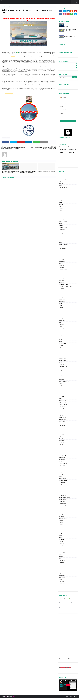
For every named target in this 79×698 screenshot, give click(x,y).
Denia (61, 311)
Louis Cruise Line (63, 400)
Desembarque (62, 312)
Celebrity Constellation (64, 233)
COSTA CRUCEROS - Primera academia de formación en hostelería (70, 31)
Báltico (61, 202)
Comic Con (61, 252)
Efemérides (62, 324)
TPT (60, 558)
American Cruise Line (63, 187)
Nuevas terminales (63, 463)
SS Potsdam (62, 541)
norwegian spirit (63, 459)
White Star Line (62, 585)
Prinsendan (62, 491)
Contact (60, 659)
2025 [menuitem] (17, 2)
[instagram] (64, 14)
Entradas (63, 96)
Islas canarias (62, 387)
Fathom (61, 337)
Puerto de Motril (62, 501)
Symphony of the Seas (64, 548)
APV (60, 189)
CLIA (60, 246)
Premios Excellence (63, 482)
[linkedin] (68, 11)
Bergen (61, 210)
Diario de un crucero (63, 316)
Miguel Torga (62, 408)
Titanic (61, 554)
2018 (68, 67)
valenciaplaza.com (9, 93)
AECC (61, 174)
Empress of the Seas (63, 332)
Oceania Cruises (63, 467)
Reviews (61, 520)
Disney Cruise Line (62, 149)
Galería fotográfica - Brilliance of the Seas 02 (69, 36)
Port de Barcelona (63, 478)
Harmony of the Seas (63, 366)
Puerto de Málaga (63, 499)
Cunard (61, 305)
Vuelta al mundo (62, 583)
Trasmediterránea (63, 560)
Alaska (61, 177)
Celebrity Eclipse (62, 236)
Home (60, 658)
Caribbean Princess (63, 221)
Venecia (61, 569)
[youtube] (68, 14)
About (69, 658)
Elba (60, 330)
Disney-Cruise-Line (63, 318)
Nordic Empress (62, 442)
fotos (61, 351)
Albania (61, 181)
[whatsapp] (71, 14)
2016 (68, 64)
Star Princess (62, 543)
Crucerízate (5, 15)
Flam (60, 347)
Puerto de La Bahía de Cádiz (65, 497)
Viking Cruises (62, 573)
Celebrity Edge (62, 238)
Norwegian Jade (62, 451)
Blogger (14, 696)
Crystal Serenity (62, 301)
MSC (60, 423)
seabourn (61, 531)
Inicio (3, 6)
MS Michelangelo (63, 419)
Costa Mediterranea (63, 269)
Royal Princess (62, 528)
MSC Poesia (62, 429)
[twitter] (64, 11)
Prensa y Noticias (63, 486)
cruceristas (62, 282)
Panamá (61, 474)
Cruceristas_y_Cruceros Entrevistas (66, 286)
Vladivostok (62, 581)
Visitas (61, 579)
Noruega (61, 446)
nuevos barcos (62, 465)
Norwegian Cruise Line (72, 150)
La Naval (13, 56)
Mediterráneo (62, 406)
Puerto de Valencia (63, 507)
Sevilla (61, 533)
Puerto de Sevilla (63, 503)
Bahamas (61, 196)
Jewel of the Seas (63, 391)
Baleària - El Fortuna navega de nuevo (46, 171)
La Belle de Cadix (63, 394)
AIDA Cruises (62, 175)
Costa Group (62, 263)
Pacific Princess (62, 472)
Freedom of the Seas (63, 354)
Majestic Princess (63, 402)
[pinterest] (75, 11)
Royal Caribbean (71, 152)
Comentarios (63, 97)
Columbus (61, 250)
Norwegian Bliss (62, 448)
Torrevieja (61, 556)
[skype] (75, 14)
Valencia (61, 566)
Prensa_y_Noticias (63, 488)
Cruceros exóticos (63, 292)
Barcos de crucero (63, 206)
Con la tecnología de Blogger (64, 137)
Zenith (61, 588)
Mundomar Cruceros (63, 430)
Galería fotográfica (63, 360)
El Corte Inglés (62, 328)
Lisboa (61, 398)
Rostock (61, 524)
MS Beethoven (62, 415)
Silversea (61, 535)
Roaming (61, 522)
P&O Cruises (62, 470)
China (61, 242)
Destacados (62, 314)
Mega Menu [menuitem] (23, 2)
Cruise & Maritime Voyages (64, 295)
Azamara (61, 146)
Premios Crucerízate (63, 480)
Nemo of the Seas (63, 440)
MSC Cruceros (61, 150)
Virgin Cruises (62, 575)
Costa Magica (62, 267)
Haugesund (62, 370)
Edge (60, 322)
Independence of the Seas (64, 381)
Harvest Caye (62, 368)
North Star (61, 444)
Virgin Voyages (62, 577)
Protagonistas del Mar (64, 493)
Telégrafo (61, 550)
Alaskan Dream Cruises (64, 179)
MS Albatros (62, 413)
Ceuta (61, 240)
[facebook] (60, 11)
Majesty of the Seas (63, 404)
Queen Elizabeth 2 (63, 514)
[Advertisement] (68, 634)
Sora (6, 696)
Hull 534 (61, 375)
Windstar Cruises (63, 587)
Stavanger (61, 545)
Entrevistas (62, 333)
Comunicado (62, 253)
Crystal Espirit (62, 299)
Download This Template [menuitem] (41, 2)
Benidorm (61, 208)
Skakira (61, 537)
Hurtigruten (62, 377)
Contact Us (76, 696)
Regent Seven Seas (63, 518)
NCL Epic (61, 438)
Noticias (8, 138)
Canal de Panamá (63, 219)
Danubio (61, 307)
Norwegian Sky (62, 457)
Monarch (61, 411)
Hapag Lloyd (62, 364)
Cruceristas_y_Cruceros (64, 284)
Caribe (61, 223)
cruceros (61, 290)
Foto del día (62, 349)
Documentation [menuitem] (30, 2)
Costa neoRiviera (63, 273)
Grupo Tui (61, 362)
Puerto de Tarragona (63, 505)
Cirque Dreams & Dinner (64, 244)
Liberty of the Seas (63, 396)
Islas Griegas (62, 389)
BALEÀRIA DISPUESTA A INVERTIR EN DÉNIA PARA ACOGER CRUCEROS (10, 172)
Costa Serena (62, 276)
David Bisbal (62, 309)
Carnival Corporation (63, 227)
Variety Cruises (62, 567)
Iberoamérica (62, 379)
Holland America (62, 371)
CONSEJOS (61, 255)
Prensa (61, 484)
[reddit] (71, 11)
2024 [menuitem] (14, 2)
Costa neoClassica (63, 271)
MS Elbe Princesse (63, 417)
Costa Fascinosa (62, 261)
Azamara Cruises (63, 194)
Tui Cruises (62, 562)
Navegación (62, 432)
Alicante (61, 185)
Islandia (61, 385)
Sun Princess (62, 547)
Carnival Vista (62, 229)
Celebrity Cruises (62, 148)
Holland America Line (72, 149)
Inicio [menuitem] (10, 2)
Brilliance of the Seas (63, 217)
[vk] (60, 14)
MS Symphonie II (63, 421)
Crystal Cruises (62, 297)
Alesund (61, 183)
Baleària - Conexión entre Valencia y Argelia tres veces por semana (28, 172)
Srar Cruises (62, 539)
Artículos (61, 191)
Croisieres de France (63, 278)
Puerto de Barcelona (63, 495)
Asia (60, 193)
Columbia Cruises (63, 248)
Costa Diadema (62, 259)
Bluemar (61, 215)
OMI (60, 469)
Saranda (61, 529)
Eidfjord (61, 326)
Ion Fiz (61, 383)
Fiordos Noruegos (63, 343)
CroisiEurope (62, 280)
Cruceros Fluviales (63, 293)
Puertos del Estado (63, 510)
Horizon (61, 373)
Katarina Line (62, 392)
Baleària (5, 6)
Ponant (61, 476)
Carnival (69, 146)
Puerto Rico (62, 508)
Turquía (61, 564)
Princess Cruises (63, 489)
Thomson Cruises (63, 552)
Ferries (61, 339)
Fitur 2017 (61, 345)
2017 (68, 65)
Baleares (61, 198)
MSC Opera (62, 427)
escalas (61, 335)
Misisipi (61, 410)
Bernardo (61, 214)
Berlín (61, 212)
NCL (60, 436)
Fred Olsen (62, 352)
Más (60, 669)
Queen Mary (62, 516)
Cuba (61, 303)
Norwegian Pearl (63, 455)
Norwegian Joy (62, 453)
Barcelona (61, 204)
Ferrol (61, 341)
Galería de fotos (63, 358)
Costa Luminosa (62, 265)
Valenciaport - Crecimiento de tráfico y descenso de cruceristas (70, 25)
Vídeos (61, 571)
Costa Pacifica (62, 274)
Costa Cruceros (71, 148)
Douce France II (62, 320)
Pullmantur (61, 152)
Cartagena (61, 231)
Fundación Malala (63, 356)
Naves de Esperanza (63, 434)
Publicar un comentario (6, 182)
